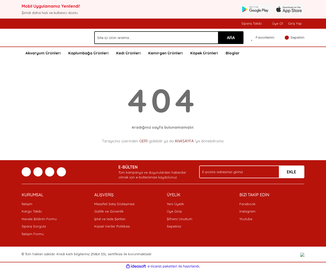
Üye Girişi (174, 211)
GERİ (143, 141)
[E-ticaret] (162, 266)
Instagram (247, 211)
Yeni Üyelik (175, 204)
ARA (231, 37)
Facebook (247, 204)
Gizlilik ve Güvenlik (109, 211)
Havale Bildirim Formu (39, 219)
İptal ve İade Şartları (110, 219)
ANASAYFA (184, 141)
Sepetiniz (174, 226)
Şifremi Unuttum (179, 219)
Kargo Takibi (32, 211)
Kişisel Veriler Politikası (112, 226)
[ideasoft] (136, 266)
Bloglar (233, 53)
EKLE (291, 171)
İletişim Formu (33, 234)
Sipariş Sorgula (34, 226)
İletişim (27, 204)
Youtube (245, 219)
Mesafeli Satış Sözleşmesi (114, 204)
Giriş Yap (295, 23)
